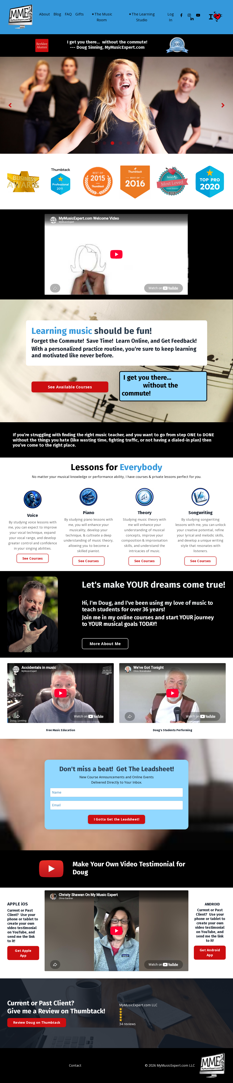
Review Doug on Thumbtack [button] (36, 1022)
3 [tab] (112, 143)
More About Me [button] (105, 643)
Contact (75, 1065)
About (44, 14)
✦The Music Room (101, 17)
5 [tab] (128, 143)
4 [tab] (120, 143)
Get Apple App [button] (23, 953)
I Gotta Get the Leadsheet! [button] (116, 819)
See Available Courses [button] (70, 387)
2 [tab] (104, 143)
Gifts (79, 14)
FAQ (68, 14)
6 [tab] (136, 143)
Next (223, 105)
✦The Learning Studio (142, 17)
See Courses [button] (32, 558)
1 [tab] (96, 143)
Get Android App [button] (210, 952)
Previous (10, 105)
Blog (57, 14)
